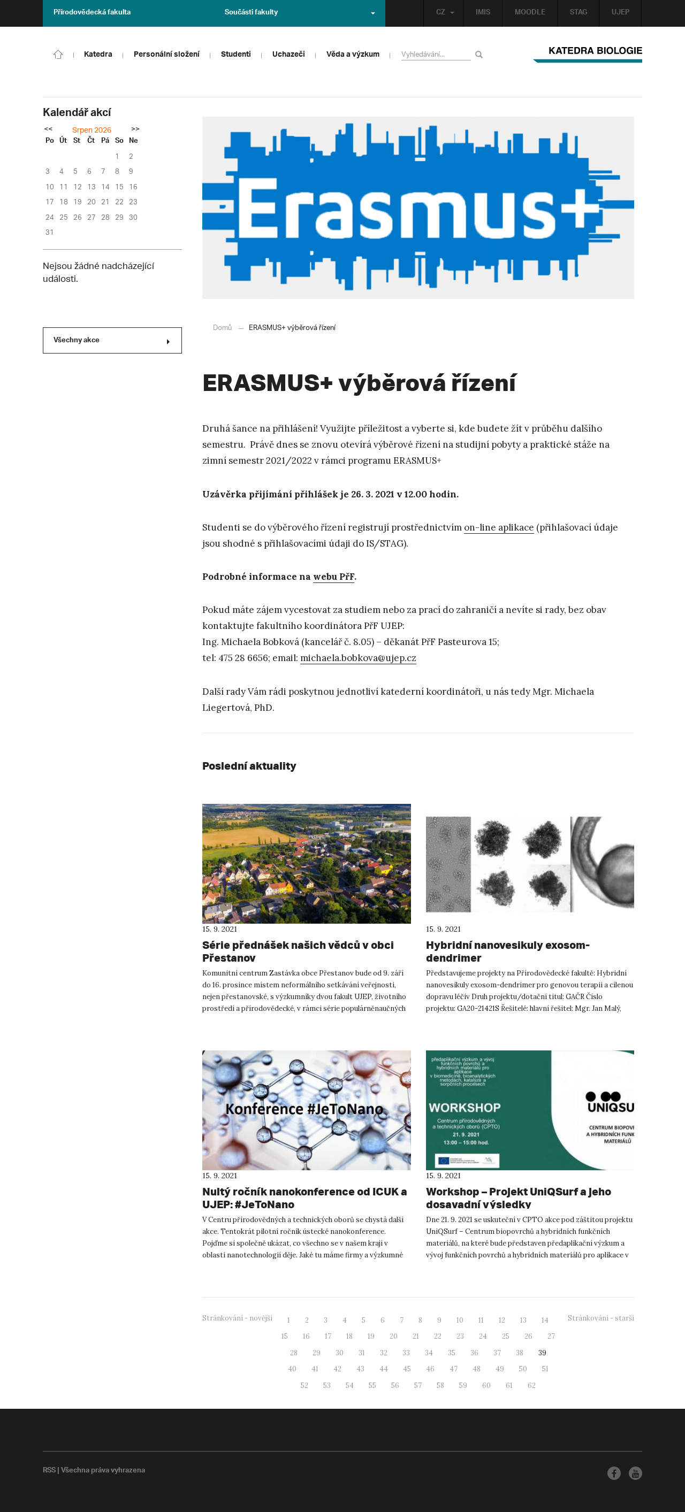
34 (429, 1352)
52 (304, 1385)
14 (545, 1320)
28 (294, 1352)
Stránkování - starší (601, 1318)
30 (340, 1352)
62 (532, 1385)
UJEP (620, 13)
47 (454, 1368)
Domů (222, 328)
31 (362, 1352)
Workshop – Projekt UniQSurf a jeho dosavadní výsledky (518, 1198)
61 (509, 1385)
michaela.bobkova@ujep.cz (358, 658)
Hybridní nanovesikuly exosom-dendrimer (508, 951)
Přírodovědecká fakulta (92, 13)
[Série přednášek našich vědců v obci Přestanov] (306, 864)
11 (481, 1320)
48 (477, 1368)
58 (440, 1385)
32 (383, 1352)
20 (394, 1336)
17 (328, 1336)
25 (505, 1336)
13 (523, 1320)
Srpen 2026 (91, 130)
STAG (578, 13)
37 (497, 1352)
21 (416, 1336)
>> (135, 130)
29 (317, 1352)
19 (371, 1336)
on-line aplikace (499, 527)
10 (459, 1320)
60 (486, 1385)
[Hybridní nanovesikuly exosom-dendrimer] (530, 864)
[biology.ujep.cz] (58, 53)
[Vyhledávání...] (481, 54)
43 (360, 1368)
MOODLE (530, 13)
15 (284, 1336)
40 (292, 1368)
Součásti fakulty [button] (251, 13)
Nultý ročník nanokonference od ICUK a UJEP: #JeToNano (304, 1198)
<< (48, 130)
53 (327, 1385)
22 (438, 1336)
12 (502, 1320)
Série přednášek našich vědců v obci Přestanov (298, 951)
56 (395, 1385)
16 (306, 1336)
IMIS (483, 13)
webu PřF (333, 576)
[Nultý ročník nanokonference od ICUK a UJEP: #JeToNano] (306, 1110)
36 (474, 1352)
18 (349, 1336)
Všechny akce (77, 341)
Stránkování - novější (237, 1318)
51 (545, 1368)
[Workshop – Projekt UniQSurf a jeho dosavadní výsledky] (530, 1110)
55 (372, 1385)
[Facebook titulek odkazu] (614, 1473)
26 (528, 1336)
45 (407, 1368)
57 (418, 1385)
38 (519, 1352)
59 (463, 1385)
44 (383, 1368)
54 (350, 1385)
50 (523, 1368)
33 (406, 1352)
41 (314, 1368)
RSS (49, 1471)
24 (483, 1336)
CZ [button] (440, 13)
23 (460, 1336)
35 (451, 1352)
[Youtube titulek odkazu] (635, 1473)
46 (430, 1368)
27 (551, 1336)
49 (500, 1368)
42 (337, 1368)
